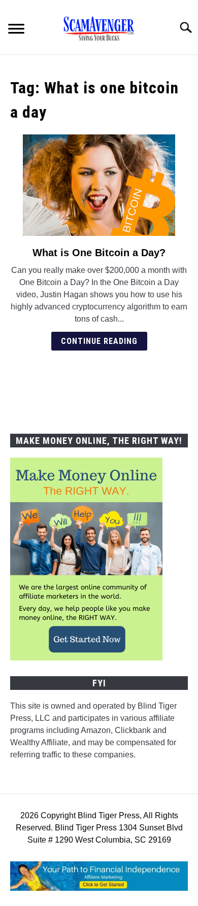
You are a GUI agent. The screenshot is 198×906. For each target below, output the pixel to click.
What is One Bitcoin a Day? (99, 252)
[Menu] (16, 30)
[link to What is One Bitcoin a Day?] (99, 185)
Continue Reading (99, 341)
